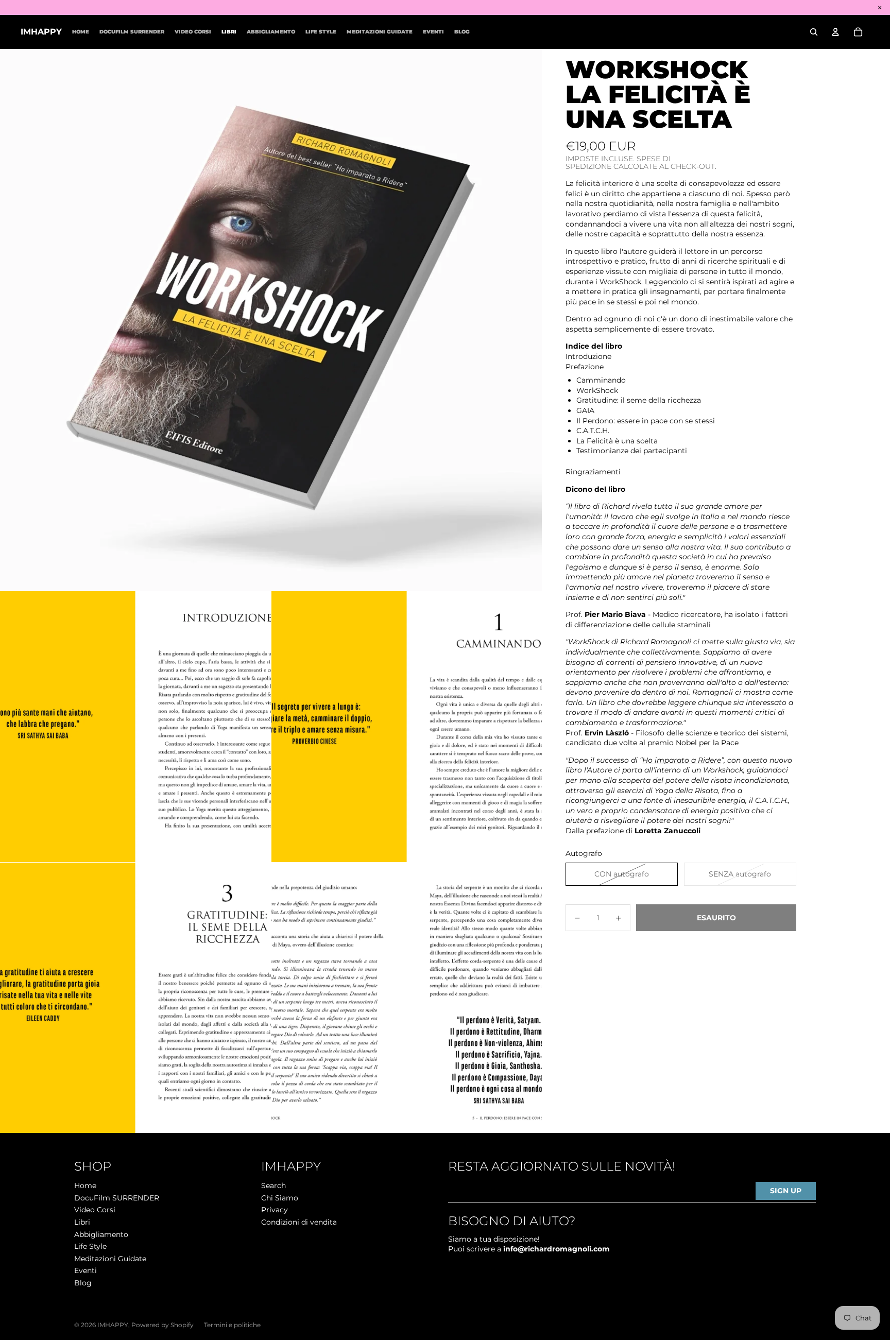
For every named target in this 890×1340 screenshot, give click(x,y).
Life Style (90, 1246)
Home (85, 1185)
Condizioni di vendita (299, 1222)
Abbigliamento (101, 1234)
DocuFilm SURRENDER (116, 1197)
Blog (83, 1282)
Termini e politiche (232, 1325)
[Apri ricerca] (813, 32)
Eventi (85, 1270)
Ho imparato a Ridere (681, 760)
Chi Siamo (279, 1197)
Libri (82, 1222)
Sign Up (785, 1190)
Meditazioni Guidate (110, 1258)
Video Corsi (94, 1209)
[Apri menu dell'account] (835, 32)
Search (273, 1185)
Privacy (274, 1209)
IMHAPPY (112, 1325)
